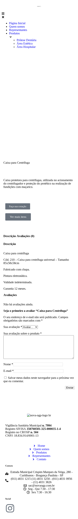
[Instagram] (10, 508)
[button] (39, 15)
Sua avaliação (12, 326)
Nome (8, 364)
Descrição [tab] (9, 236)
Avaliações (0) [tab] (25, 236)
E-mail (8, 370)
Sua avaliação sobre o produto (22, 333)
